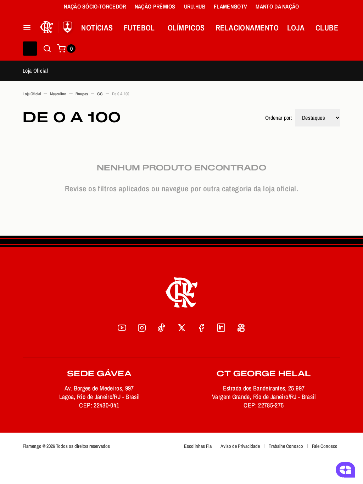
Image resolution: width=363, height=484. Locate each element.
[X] (181, 328)
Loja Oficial (35, 70)
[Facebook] (201, 328)
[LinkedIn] (221, 328)
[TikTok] (162, 328)
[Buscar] (47, 48)
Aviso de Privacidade (240, 446)
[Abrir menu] (27, 27)
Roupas (82, 94)
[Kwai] (241, 328)
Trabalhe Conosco (286, 446)
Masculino (58, 94)
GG (100, 94)
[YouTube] (122, 328)
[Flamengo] (57, 27)
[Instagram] (142, 328)
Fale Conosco (324, 446)
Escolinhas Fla (198, 446)
